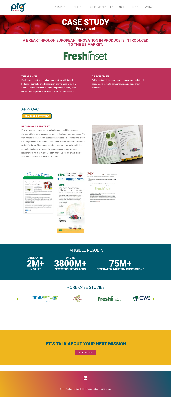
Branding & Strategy (37, 116)
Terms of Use (105, 389)
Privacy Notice (92, 389)
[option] (37, 299)
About (123, 7)
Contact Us (85, 352)
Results (76, 7)
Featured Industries (100, 7)
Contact (149, 7)
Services (59, 7)
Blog (135, 7)
